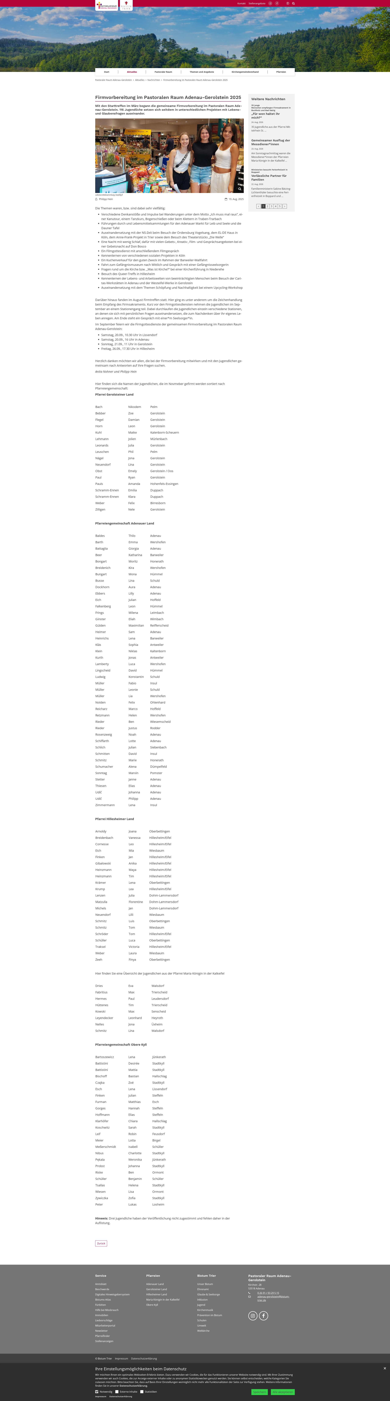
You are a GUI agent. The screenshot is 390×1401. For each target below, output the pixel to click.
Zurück (101, 1243)
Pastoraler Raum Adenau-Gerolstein (113, 79)
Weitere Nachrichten (268, 99)
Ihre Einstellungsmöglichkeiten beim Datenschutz (140, 1368)
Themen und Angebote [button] (202, 71)
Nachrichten (153, 79)
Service (100, 1275)
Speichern (259, 1392)
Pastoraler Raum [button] (163, 71)
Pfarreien (153, 1275)
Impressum (100, 1396)
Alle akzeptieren (283, 1392)
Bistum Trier (206, 1275)
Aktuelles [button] (132, 71)
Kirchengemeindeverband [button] (245, 71)
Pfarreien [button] (281, 71)
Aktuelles (139, 79)
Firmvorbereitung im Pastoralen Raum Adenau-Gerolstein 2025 (195, 79)
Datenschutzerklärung (133, 1385)
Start (106, 71)
